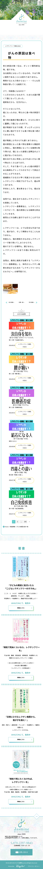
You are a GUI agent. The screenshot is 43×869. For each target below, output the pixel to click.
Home (6, 526)
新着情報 (12, 526)
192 (25, 522)
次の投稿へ (31, 302)
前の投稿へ (11, 302)
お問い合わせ (23, 852)
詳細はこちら (20, 608)
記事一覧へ (21, 302)
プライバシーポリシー (34, 866)
